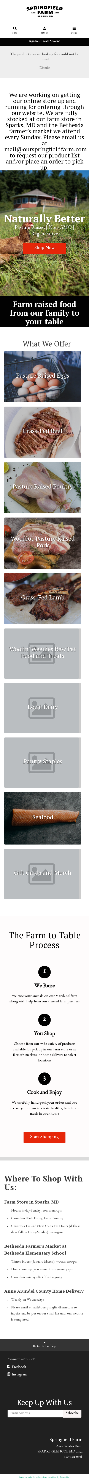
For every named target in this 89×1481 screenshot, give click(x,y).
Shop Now (45, 248)
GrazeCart (65, 1477)
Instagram (19, 1375)
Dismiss (44, 68)
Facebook (18, 1367)
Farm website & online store (33, 1477)
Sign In (44, 33)
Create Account (50, 41)
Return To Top (44, 1346)
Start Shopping (44, 1137)
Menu (74, 33)
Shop (14, 33)
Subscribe (72, 1413)
